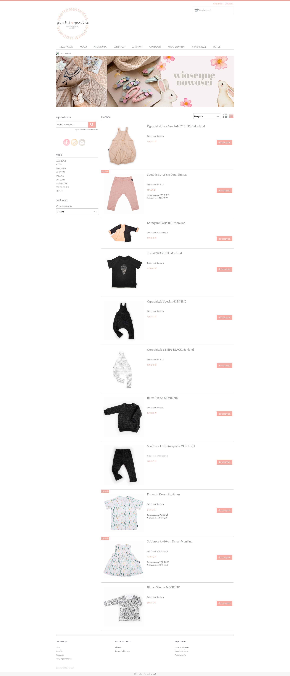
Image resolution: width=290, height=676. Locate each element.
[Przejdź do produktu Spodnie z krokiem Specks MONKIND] (123, 465)
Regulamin (60, 655)
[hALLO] (145, 81)
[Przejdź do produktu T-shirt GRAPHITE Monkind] (123, 272)
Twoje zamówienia (182, 647)
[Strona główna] (73, 23)
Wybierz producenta (64, 206)
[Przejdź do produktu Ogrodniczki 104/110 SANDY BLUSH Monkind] (123, 145)
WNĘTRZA (60, 172)
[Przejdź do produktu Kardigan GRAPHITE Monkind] (123, 233)
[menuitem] (66, 46)
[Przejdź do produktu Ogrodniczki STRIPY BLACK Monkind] (123, 369)
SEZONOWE (61, 161)
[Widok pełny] (231, 116)
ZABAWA (60, 176)
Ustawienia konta (181, 651)
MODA (58, 164)
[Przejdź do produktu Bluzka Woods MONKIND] (123, 606)
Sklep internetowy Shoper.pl (145, 674)
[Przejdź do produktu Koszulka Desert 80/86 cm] (123, 513)
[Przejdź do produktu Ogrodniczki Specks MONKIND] (123, 320)
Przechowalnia (180, 655)
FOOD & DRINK (62, 187)
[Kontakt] (82, 142)
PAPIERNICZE (61, 183)
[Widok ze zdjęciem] (225, 116)
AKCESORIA (61, 168)
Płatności (118, 647)
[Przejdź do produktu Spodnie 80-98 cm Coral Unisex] (123, 194)
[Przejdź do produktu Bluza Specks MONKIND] (123, 417)
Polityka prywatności (64, 659)
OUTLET (59, 191)
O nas (58, 647)
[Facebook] (66, 142)
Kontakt (59, 651)
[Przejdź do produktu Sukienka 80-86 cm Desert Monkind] (123, 559)
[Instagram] (74, 142)
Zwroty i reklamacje (122, 651)
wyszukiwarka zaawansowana (86, 129)
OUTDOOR (60, 180)
